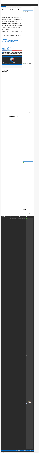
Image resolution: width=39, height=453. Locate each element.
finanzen (12, 52)
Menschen (22, 450)
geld (14, 52)
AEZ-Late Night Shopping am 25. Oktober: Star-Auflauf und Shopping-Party (5, 71)
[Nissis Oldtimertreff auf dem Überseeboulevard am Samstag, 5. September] (29, 402)
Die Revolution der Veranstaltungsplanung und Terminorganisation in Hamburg (12, 116)
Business (27, 450)
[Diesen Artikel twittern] (9, 50)
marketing (10, 53)
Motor (30, 450)
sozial (15, 53)
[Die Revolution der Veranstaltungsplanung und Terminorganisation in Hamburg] (14, 114)
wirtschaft (18, 53)
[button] (5, 452)
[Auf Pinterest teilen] (14, 50)
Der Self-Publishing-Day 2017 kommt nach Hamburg (19, 116)
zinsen (21, 53)
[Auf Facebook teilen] (4, 50)
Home (16, 450)
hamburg (17, 52)
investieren (6, 53)
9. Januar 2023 (3, 12)
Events (32, 450)
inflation (20, 52)
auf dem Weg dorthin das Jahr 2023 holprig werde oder (10, 34)
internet (3, 53)
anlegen (6, 52)
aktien (4, 52)
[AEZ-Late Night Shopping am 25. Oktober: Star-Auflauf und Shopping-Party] (4, 69)
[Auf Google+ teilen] (19, 50)
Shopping (7, 12)
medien (12, 53)
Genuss (25, 450)
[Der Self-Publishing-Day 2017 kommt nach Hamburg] (21, 114)
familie (9, 52)
